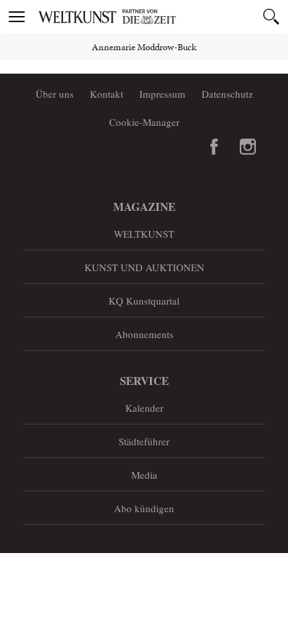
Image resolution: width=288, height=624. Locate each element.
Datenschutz (227, 93)
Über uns (54, 93)
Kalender (144, 407)
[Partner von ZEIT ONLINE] (160, 16)
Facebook (214, 146)
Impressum (162, 93)
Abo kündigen (144, 508)
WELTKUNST (144, 233)
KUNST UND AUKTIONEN (144, 267)
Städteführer (144, 441)
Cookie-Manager (144, 122)
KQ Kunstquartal (144, 300)
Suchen (271, 16)
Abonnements (144, 334)
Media (144, 474)
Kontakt (106, 93)
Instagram (248, 146)
